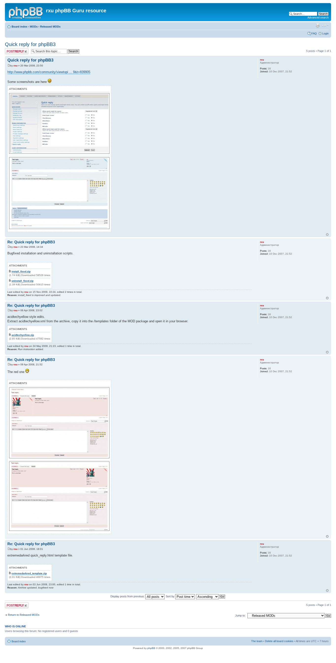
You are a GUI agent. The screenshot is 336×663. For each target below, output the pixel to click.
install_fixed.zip (21, 271)
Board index (19, 26)
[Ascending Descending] (211, 596)
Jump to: (240, 615)
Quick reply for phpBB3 (30, 44)
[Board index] (26, 12)
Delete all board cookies (279, 641)
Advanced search (318, 17)
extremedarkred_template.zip (29, 573)
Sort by (170, 596)
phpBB (151, 648)
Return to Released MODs (24, 614)
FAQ (314, 33)
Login (325, 33)
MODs (34, 26)
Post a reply (12, 49)
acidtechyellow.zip (23, 335)
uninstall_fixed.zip (22, 280)
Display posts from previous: (127, 596)
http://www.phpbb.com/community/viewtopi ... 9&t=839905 (48, 72)
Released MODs (50, 26)
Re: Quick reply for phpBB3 (31, 242)
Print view (317, 25)
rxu (15, 65)
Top (327, 234)
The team (256, 641)
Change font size (325, 25)
